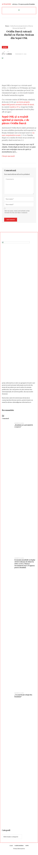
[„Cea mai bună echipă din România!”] (7, 758)
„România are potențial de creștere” (23, 426)
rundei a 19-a (14, 107)
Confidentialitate (19, 845)
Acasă (11, 845)
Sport (5, 47)
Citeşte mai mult (8, 156)
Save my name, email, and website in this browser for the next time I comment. (17, 211)
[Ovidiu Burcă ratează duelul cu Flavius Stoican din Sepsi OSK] (19, 67)
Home (7, 26)
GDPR (26, 845)
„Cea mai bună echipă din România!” (23, 696)
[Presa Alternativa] (19, 10)
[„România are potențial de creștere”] (7, 489)
